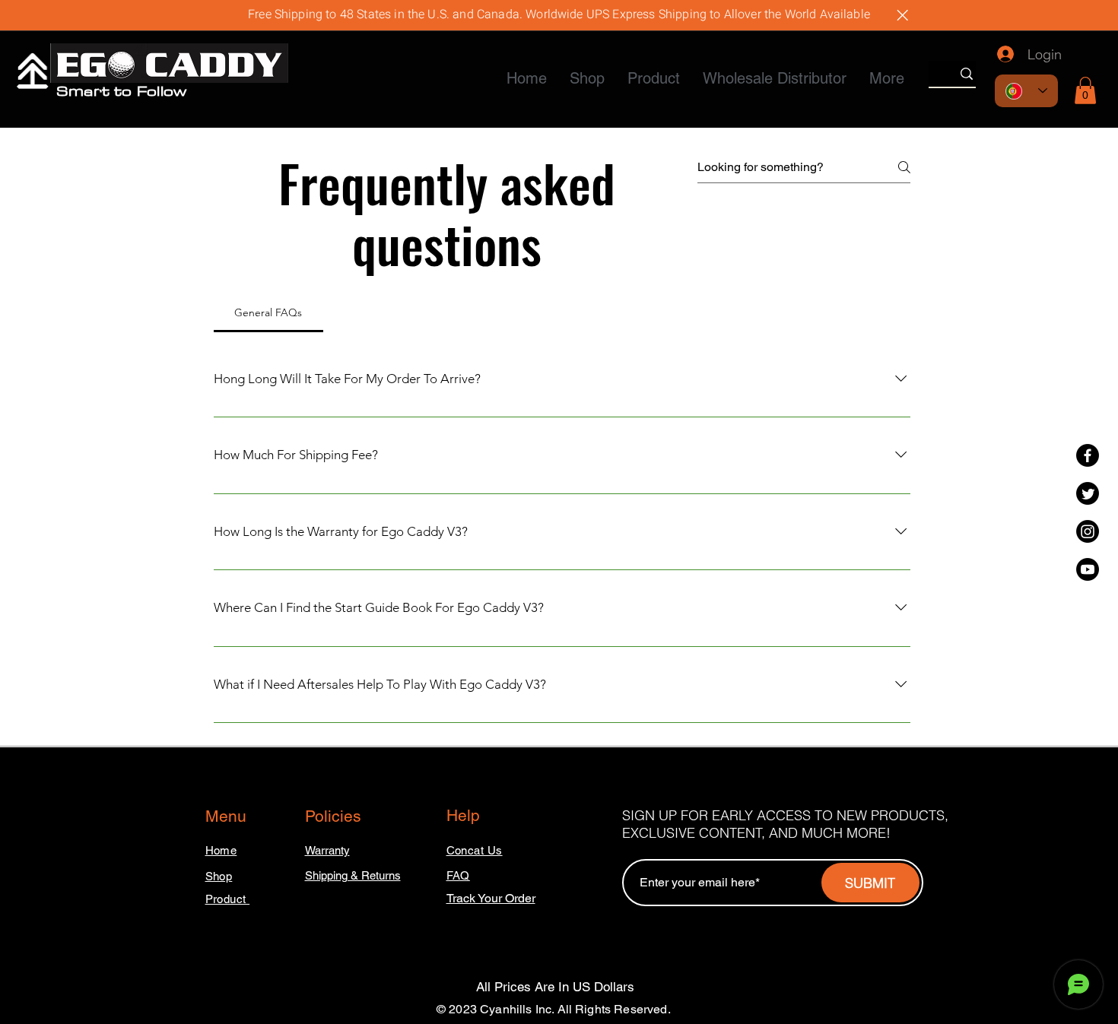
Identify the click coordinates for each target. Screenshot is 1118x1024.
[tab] (268, 312)
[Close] (902, 15)
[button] (1085, 90)
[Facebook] (1087, 455)
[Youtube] (1087, 569)
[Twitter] (1087, 493)
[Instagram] (1087, 531)
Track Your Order (490, 898)
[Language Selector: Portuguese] (1026, 91)
